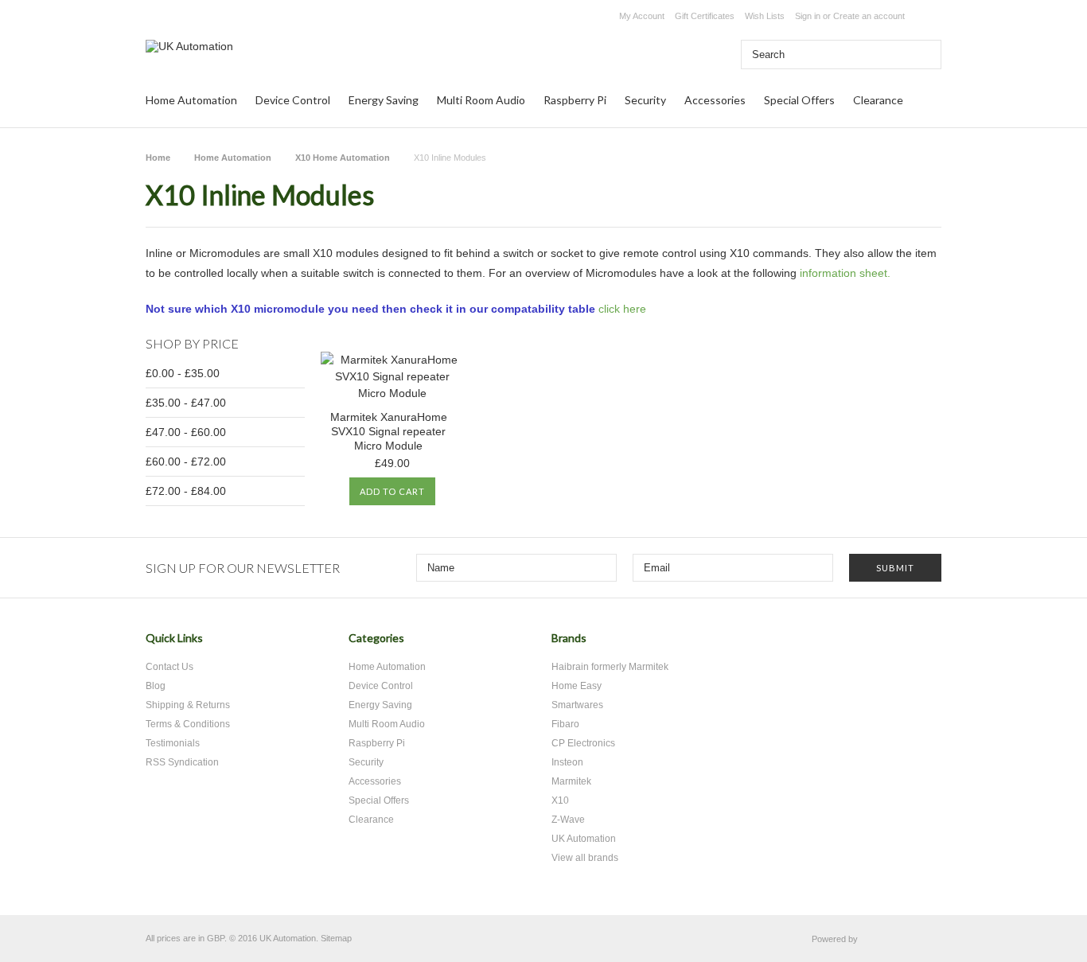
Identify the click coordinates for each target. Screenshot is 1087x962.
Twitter (840, 644)
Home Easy (576, 685)
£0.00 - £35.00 (183, 373)
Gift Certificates (704, 16)
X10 (560, 800)
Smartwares (577, 705)
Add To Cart (392, 491)
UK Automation (583, 838)
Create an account (869, 16)
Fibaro (565, 724)
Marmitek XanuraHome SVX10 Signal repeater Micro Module (388, 431)
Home (158, 157)
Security (645, 100)
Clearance (878, 100)
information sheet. (845, 273)
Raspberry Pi (575, 100)
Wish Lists (765, 16)
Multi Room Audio (481, 100)
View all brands (584, 857)
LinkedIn (923, 644)
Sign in (807, 16)
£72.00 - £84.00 (186, 491)
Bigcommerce (903, 939)
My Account (641, 16)
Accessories (715, 100)
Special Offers (799, 100)
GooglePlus (896, 644)
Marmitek (571, 781)
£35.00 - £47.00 (186, 402)
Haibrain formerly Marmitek (609, 666)
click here (622, 308)
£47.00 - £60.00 (186, 432)
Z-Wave (568, 819)
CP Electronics (583, 743)
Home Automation (191, 100)
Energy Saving (384, 100)
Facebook (868, 644)
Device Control (292, 100)
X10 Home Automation (342, 157)
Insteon (567, 762)
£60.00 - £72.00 (186, 461)
